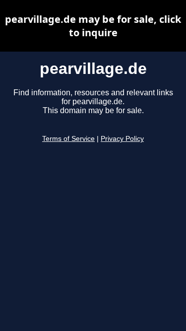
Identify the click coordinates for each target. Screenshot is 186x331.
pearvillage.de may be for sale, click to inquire (93, 25)
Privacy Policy (122, 138)
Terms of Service (68, 138)
